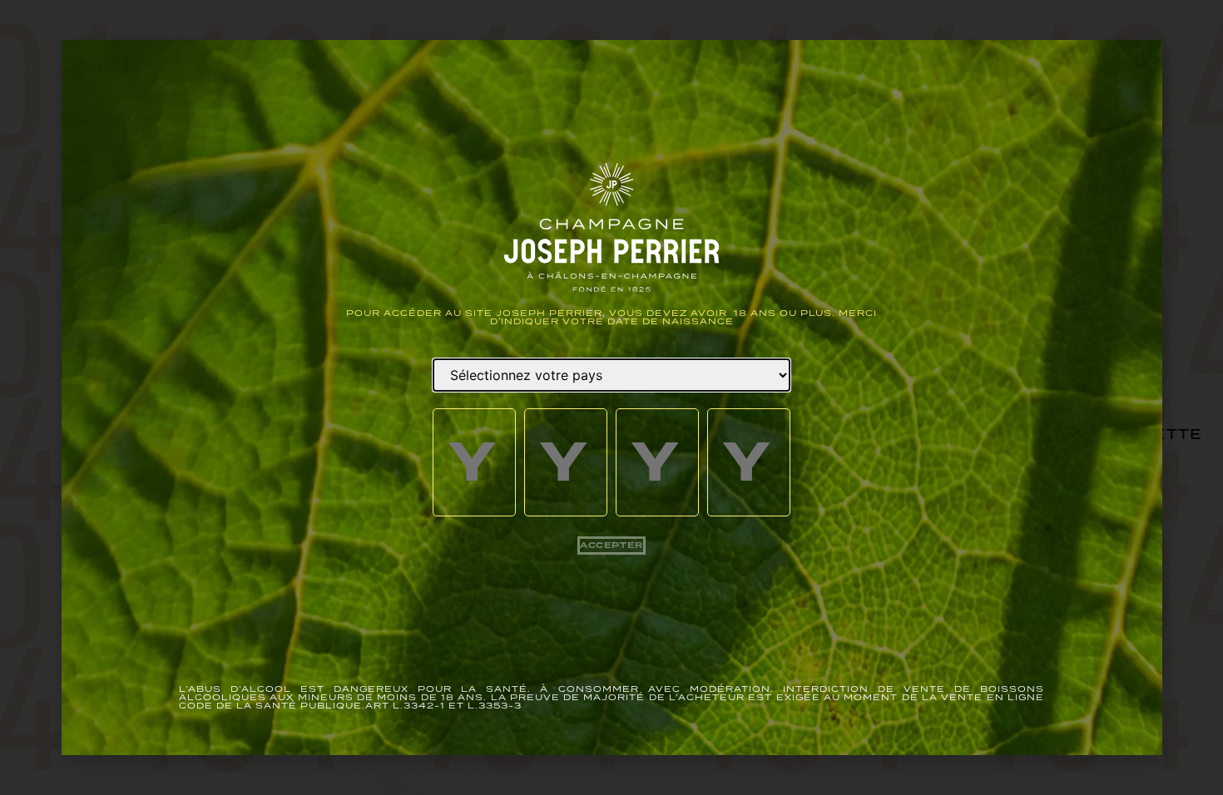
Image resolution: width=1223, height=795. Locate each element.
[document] (611, 397)
